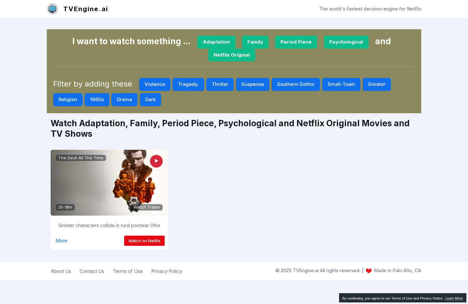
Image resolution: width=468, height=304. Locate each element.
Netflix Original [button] (232, 55)
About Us (61, 271)
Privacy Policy (166, 271)
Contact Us (92, 271)
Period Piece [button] (296, 42)
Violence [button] (155, 84)
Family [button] (255, 42)
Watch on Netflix (144, 240)
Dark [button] (150, 99)
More (61, 241)
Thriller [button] (220, 84)
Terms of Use (128, 271)
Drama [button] (124, 99)
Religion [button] (68, 99)
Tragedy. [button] (188, 84)
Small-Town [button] (341, 84)
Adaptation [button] (216, 42)
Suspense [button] (252, 84)
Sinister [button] (377, 84)
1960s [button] (97, 99)
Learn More (454, 298)
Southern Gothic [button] (296, 84)
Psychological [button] (346, 42)
